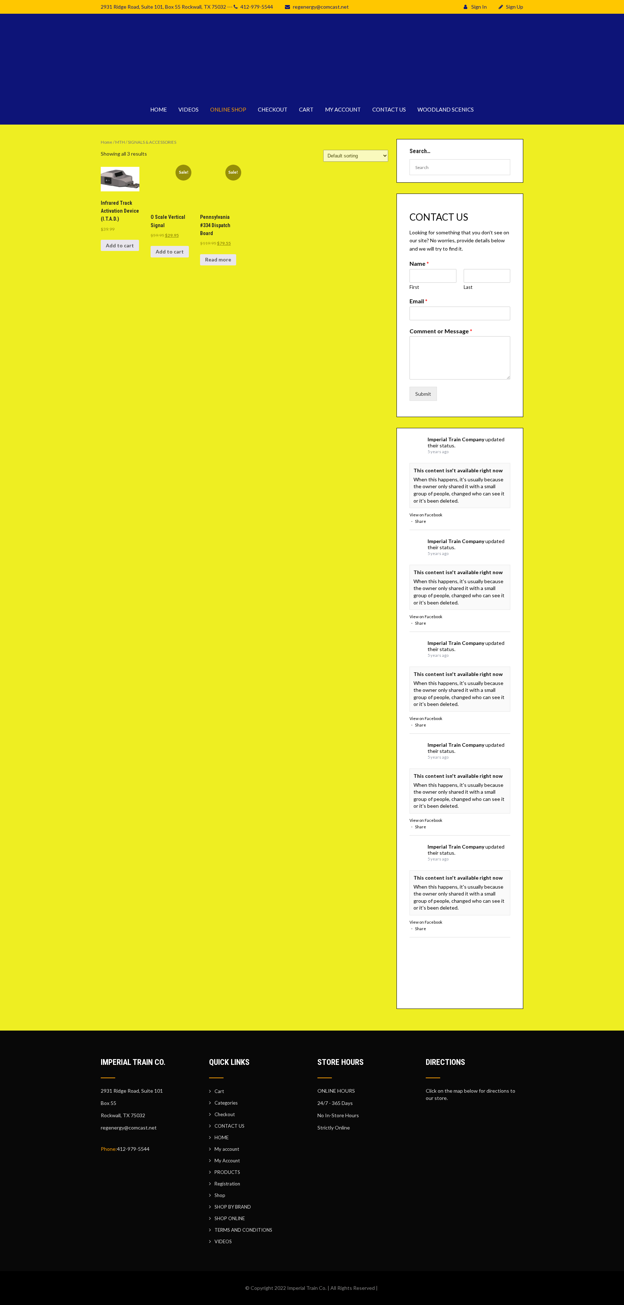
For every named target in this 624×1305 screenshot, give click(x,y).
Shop (219, 1195)
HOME (158, 109)
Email (419, 301)
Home (106, 142)
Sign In (478, 7)
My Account (227, 1160)
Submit (423, 394)
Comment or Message (441, 331)
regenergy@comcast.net (321, 7)
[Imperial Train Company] (312, 90)
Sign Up (514, 7)
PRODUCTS (227, 1172)
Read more (218, 259)
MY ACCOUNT (343, 109)
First (414, 287)
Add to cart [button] (120, 245)
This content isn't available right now (458, 470)
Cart (219, 1091)
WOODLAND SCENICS (445, 109)
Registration (227, 1184)
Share (420, 521)
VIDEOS (188, 109)
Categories (226, 1103)
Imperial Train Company (456, 439)
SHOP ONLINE (229, 1218)
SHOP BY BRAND (232, 1207)
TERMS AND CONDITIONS (243, 1230)
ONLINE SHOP (228, 109)
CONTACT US (389, 109)
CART (306, 109)
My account (226, 1149)
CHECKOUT (272, 109)
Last (468, 287)
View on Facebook (426, 514)
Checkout (224, 1114)
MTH (120, 142)
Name (419, 263)
